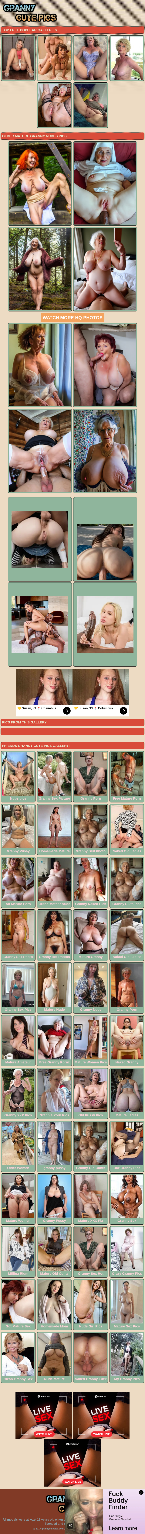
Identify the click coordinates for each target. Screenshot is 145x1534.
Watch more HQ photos (73, 317)
